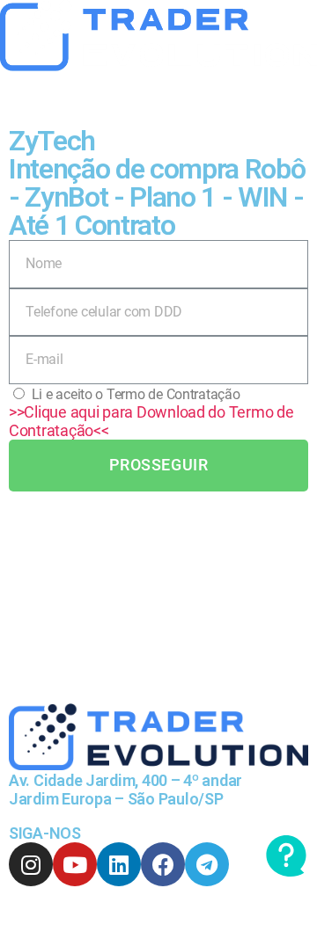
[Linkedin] (119, 864)
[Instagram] (31, 864)
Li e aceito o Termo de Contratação (136, 394)
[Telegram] (207, 864)
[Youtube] (75, 864)
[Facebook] (163, 864)
